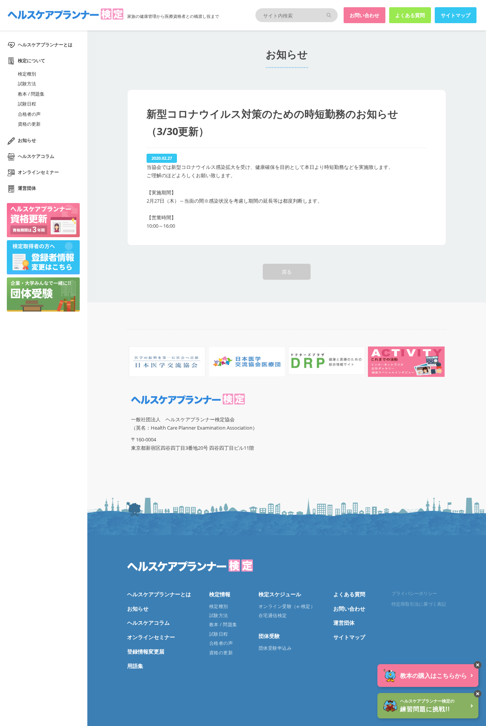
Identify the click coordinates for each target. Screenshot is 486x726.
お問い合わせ (364, 15)
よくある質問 (410, 15)
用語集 (135, 665)
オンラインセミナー (38, 172)
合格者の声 (29, 114)
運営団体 (27, 188)
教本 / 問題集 (31, 94)
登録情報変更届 (145, 651)
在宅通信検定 (273, 615)
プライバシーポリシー (414, 593)
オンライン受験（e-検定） (287, 606)
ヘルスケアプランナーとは (45, 44)
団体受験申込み (275, 648)
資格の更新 (29, 124)
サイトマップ (455, 15)
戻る (287, 271)
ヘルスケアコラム (36, 156)
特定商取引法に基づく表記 (418, 604)
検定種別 (27, 74)
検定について (31, 60)
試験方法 (27, 83)
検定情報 (219, 594)
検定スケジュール (280, 594)
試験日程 (27, 104)
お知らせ (27, 140)
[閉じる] (477, 665)
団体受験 (269, 635)
